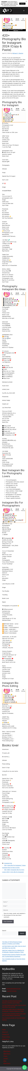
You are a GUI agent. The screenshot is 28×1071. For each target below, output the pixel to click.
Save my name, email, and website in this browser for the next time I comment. (14, 915)
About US (5, 1032)
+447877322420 (11, 991)
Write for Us (5, 1039)
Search (4, 930)
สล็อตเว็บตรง (6, 1063)
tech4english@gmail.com (13, 988)
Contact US (5, 1034)
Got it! (22, 3)
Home (4, 1029)
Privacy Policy (6, 1037)
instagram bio (8, 863)
